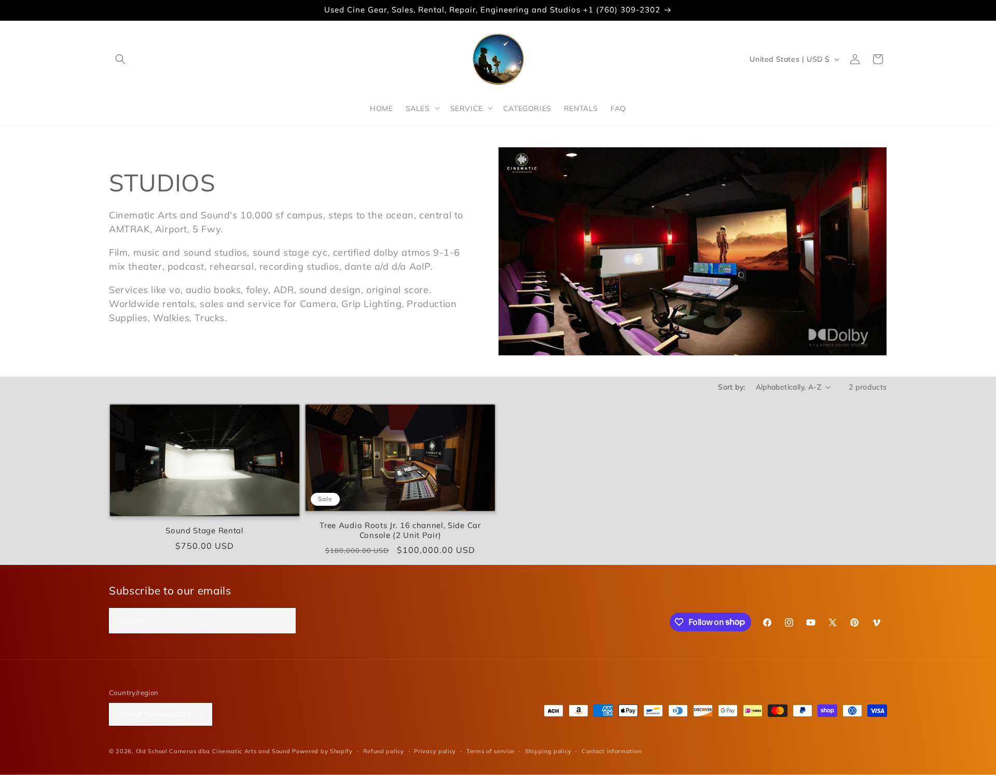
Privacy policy (435, 751)
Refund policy (383, 751)
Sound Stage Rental (204, 530)
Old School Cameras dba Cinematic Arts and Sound (213, 751)
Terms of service (490, 751)
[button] (120, 59)
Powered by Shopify (322, 751)
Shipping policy (548, 751)
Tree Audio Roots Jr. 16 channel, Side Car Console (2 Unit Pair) (400, 530)
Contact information (611, 751)
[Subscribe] (283, 620)
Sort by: (731, 387)
